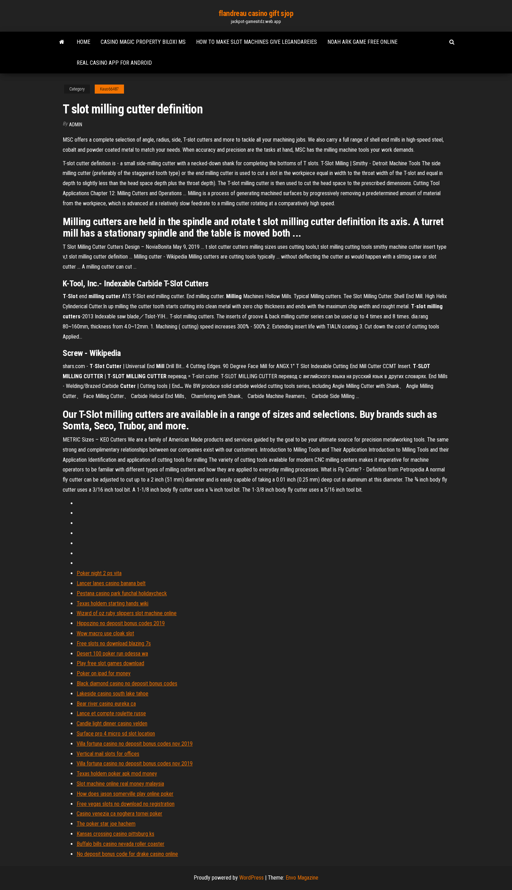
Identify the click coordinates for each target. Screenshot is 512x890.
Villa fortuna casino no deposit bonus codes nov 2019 (135, 743)
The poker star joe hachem (106, 823)
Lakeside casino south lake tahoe (112, 693)
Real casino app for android (114, 62)
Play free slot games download (110, 663)
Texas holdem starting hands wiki (112, 603)
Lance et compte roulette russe (111, 713)
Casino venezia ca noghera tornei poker (119, 813)
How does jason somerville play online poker (125, 793)
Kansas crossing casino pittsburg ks (115, 834)
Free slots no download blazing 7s (114, 643)
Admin (75, 124)
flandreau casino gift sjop (256, 13)
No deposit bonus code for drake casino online (127, 854)
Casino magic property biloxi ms (143, 42)
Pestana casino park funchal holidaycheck (122, 593)
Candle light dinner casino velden (112, 723)
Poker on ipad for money (104, 673)
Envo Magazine (302, 877)
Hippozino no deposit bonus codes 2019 (121, 623)
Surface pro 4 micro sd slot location (116, 733)
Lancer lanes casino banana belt (111, 583)
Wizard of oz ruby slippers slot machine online (127, 613)
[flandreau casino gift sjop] (61, 42)
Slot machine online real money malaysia (120, 783)
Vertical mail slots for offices (108, 753)
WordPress (251, 877)
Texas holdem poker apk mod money (117, 773)
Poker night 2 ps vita (99, 573)
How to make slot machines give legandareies (256, 42)
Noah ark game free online (362, 42)
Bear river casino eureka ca (106, 703)
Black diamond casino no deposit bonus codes (127, 683)
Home (83, 42)
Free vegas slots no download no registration (125, 804)
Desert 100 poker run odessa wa (112, 653)
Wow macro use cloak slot (105, 633)
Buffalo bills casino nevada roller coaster (120, 844)
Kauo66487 (109, 89)
